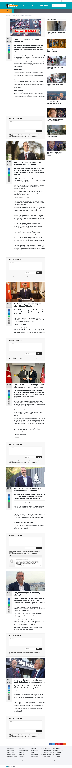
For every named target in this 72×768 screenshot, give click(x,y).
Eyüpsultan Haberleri (46, 754)
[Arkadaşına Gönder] (9, 54)
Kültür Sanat (39, 5)
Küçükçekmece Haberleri (12, 758)
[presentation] (10, 11)
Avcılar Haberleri (57, 748)
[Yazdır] (9, 56)
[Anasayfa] (6, 1)
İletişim (26, 744)
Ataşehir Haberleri (46, 748)
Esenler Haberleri (22, 754)
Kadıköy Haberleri (34, 756)
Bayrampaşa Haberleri (58, 750)
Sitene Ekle (24, 1)
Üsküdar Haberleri (34, 761)
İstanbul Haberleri (10, 748)
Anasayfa (18, 744)
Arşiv (20, 1)
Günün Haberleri (15, 1)
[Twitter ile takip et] (53, 744)
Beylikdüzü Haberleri (35, 752)
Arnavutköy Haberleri (35, 748)
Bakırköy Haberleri (34, 750)
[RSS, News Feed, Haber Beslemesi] (64, 744)
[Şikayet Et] (40, 565)
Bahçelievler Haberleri (23, 750)
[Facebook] (9, 45)
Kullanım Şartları (38, 744)
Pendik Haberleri (34, 758)
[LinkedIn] (9, 50)
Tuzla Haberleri (10, 761)
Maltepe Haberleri (22, 758)
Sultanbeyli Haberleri (23, 760)
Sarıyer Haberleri (57, 758)
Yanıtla (18, 565)
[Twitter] (9, 47)
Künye (22, 744)
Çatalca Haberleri (57, 752)
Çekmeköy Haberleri (11, 754)
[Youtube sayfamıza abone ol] (56, 744)
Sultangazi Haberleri (35, 760)
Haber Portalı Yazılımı (11, 766)
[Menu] (53, 6)
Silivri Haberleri (10, 760)
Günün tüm (62, 10)
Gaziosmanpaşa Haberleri (12, 756)
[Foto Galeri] (65, 1)
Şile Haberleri (45, 760)
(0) (21, 565)
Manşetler (10, 1)
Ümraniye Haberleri (22, 761)
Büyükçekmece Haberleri (47, 752)
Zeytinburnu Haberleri (46, 761)
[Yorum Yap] (9, 58)
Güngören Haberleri (22, 756)
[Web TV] (62, 1)
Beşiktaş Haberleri (10, 752)
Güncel (24, 5)
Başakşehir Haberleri (46, 750)
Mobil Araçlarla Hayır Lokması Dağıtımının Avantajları (30, 10)
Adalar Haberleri (22, 748)
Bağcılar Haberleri (10, 750)
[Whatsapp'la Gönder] (9, 52)
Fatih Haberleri (57, 754)
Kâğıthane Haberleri (46, 756)
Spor (33, 5)
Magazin (46, 5)
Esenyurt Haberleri (34, 754)
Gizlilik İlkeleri (31, 744)
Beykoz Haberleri (22, 752)
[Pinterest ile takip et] (61, 744)
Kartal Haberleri (57, 756)
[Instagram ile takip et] (59, 744)
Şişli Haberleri (57, 760)
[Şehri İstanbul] (12, 5)
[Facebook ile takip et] (50, 744)
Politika (29, 5)
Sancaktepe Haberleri (46, 758)
